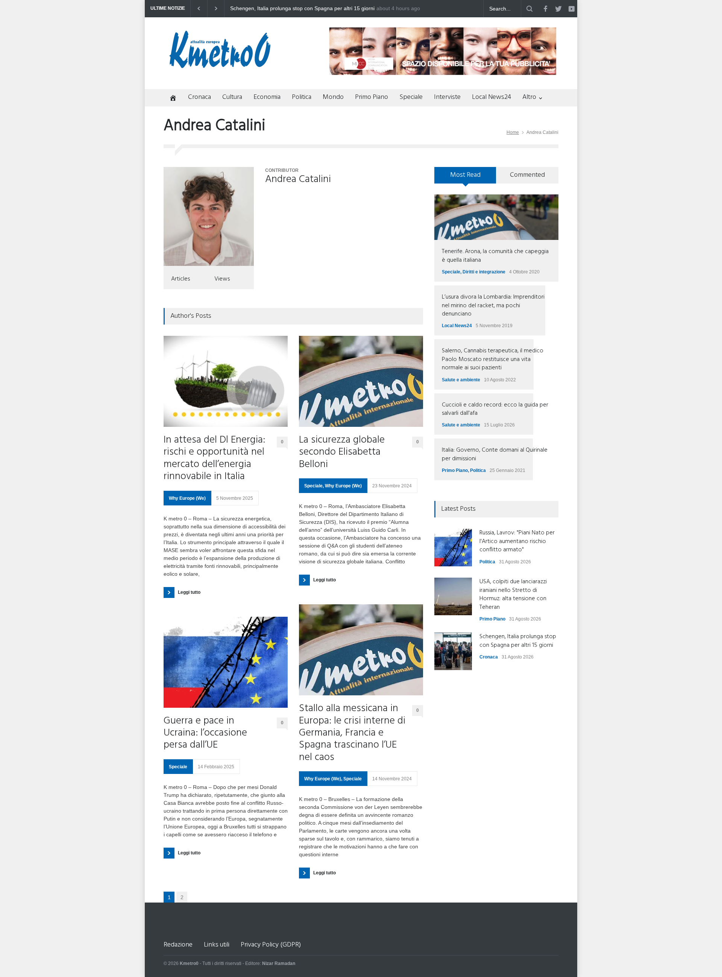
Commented (527, 175)
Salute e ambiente (461, 379)
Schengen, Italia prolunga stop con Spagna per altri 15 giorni (517, 641)
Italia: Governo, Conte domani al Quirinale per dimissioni (495, 454)
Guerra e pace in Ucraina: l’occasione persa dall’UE (205, 733)
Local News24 (491, 97)
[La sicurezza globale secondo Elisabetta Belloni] (361, 381)
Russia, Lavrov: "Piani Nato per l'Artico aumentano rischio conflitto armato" (299, 9)
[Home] (170, 98)
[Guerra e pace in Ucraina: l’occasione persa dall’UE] (226, 662)
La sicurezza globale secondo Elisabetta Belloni (342, 452)
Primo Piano (371, 97)
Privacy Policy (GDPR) (271, 944)
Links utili (216, 944)
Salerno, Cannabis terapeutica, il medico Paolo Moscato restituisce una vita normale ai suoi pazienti (492, 359)
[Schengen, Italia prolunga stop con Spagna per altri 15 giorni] (453, 651)
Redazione (178, 944)
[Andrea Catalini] (209, 216)
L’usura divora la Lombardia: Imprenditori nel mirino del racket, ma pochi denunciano (493, 305)
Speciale (411, 97)
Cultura (232, 97)
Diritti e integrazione (484, 272)
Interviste (447, 97)
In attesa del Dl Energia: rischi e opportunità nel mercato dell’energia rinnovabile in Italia (214, 458)
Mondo (333, 97)
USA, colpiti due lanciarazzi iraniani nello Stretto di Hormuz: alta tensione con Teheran (513, 594)
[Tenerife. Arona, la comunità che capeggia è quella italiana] (496, 217)
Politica (301, 97)
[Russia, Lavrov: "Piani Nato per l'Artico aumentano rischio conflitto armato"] (453, 547)
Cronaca (199, 97)
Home (513, 132)
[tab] (465, 178)
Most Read (465, 175)
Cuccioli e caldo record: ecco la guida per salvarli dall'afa (495, 409)
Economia (267, 97)
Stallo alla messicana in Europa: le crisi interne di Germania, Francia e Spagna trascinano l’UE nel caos (352, 733)
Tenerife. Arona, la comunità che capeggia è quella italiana (495, 256)
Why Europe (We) (187, 498)
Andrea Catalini (298, 179)
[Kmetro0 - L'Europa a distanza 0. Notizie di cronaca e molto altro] (220, 65)
